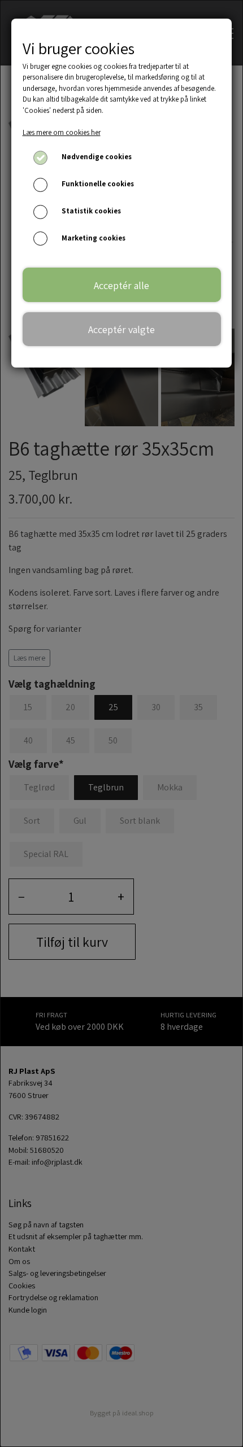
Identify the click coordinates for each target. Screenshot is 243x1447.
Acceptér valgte (121, 329)
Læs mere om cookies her (62, 132)
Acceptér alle (121, 285)
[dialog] (121, 723)
